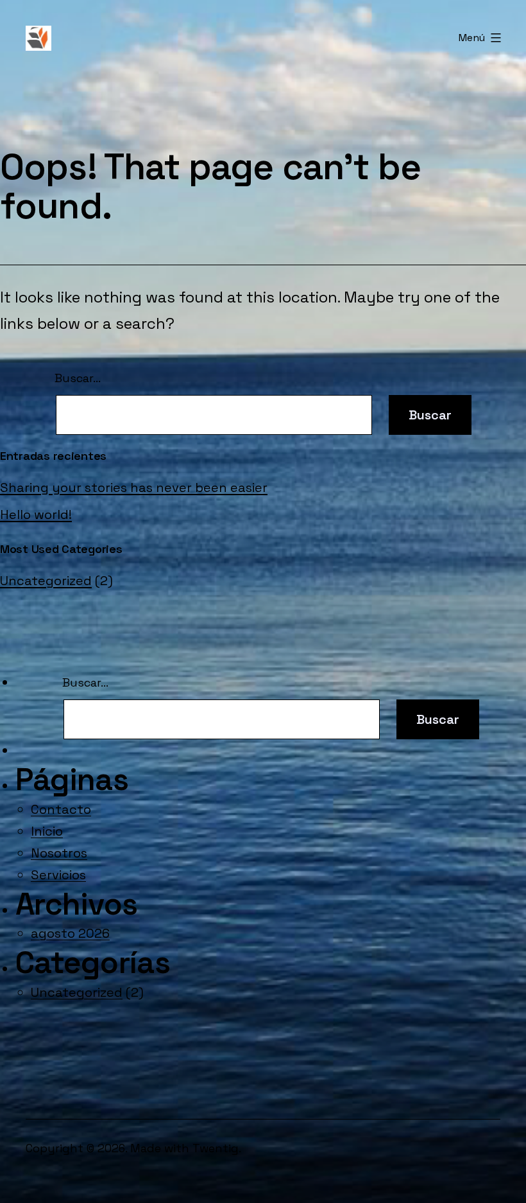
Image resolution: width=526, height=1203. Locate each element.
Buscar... (78, 378)
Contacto (61, 809)
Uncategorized (46, 580)
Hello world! (36, 514)
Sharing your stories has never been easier (133, 487)
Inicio (47, 831)
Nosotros (59, 853)
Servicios (58, 874)
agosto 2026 (70, 933)
